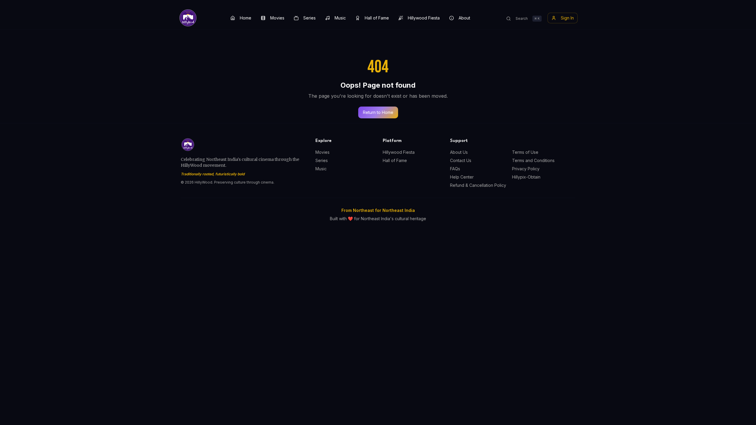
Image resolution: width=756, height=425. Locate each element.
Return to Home (378, 112)
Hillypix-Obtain (526, 176)
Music (340, 17)
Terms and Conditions (533, 160)
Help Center (462, 176)
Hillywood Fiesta (424, 17)
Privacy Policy (526, 168)
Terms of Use (525, 152)
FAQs (455, 168)
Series (309, 17)
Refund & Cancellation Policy (478, 185)
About (464, 17)
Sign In (567, 17)
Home (245, 17)
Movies (277, 17)
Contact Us (460, 160)
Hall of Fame (377, 17)
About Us (459, 152)
